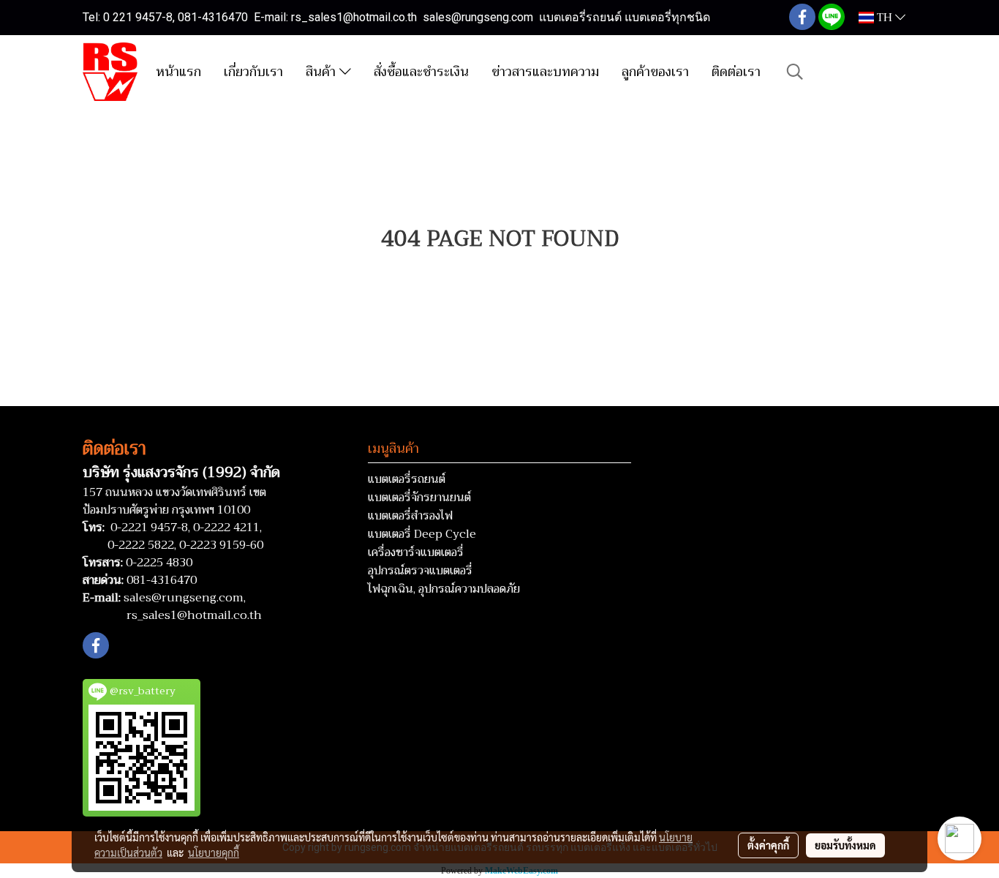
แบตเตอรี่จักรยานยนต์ (419, 497)
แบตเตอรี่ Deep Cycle (422, 534)
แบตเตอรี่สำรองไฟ (410, 516)
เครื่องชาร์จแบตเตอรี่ (416, 552)
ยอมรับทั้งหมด (845, 845)
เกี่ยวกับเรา (253, 71)
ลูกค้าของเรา (655, 71)
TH (884, 17)
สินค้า (322, 71)
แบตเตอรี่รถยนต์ (406, 479)
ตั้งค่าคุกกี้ (768, 845)
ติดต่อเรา (736, 71)
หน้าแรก (178, 71)
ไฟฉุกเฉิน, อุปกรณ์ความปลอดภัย (444, 589)
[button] (795, 72)
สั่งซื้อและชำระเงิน (421, 71)
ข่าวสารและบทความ (545, 71)
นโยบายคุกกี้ (213, 852)
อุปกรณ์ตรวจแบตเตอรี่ (420, 570)
